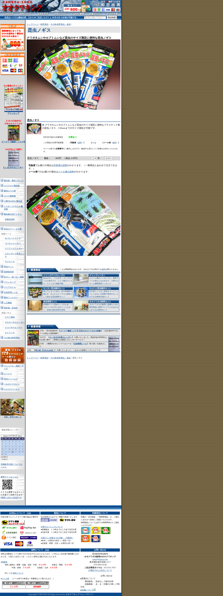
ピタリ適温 (10, 317)
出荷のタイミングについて (52, 527)
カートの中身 (112, 14)
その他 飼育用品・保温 (60, 24)
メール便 (5, 579)
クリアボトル (10, 287)
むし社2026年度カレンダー (61, 337)
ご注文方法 (8, 14)
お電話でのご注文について (100, 570)
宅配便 (4, 562)
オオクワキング (73, 594)
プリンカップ (10, 282)
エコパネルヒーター (14, 327)
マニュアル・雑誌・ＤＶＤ (14, 367)
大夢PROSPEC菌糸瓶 (13, 201)
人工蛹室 (8, 303)
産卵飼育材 (9, 272)
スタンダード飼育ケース (15, 254)
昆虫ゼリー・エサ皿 (13, 229)
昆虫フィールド (11, 379)
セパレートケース (13, 238)
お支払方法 (43, 14)
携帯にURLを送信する (11, 497)
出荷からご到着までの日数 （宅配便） (57, 538)
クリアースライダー (14, 248)
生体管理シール (80, 344)
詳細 (29, 513)
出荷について (60, 14)
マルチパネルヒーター (15, 322)
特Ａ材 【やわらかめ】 (44, 350)
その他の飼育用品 (12, 338)
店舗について (87, 590)
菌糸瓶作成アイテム (13, 214)
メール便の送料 (66, 171)
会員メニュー (95, 14)
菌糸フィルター (11, 297)
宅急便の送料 (60, 165)
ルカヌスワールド (12, 389)
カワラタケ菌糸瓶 (12, 186)
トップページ (33, 24)
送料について (18, 573)
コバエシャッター (13, 243)
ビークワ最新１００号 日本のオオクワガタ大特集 (80, 331)
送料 (80, 143)
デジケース (10, 261)
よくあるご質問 (77, 14)
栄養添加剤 (10, 219)
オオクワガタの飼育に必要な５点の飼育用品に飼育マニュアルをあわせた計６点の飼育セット (103, 305)
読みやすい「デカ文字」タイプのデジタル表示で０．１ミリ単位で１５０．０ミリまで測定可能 (57, 279)
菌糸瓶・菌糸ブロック (14, 180)
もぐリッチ (10, 332)
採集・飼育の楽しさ (13, 417)
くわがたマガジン (12, 384)
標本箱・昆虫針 (11, 308)
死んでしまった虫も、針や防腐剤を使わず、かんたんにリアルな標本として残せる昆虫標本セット (57, 292)
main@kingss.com (100, 559)
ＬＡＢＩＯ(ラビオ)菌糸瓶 (13, 207)
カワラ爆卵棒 (10, 196)
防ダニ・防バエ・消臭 (14, 277)
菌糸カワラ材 (10, 191)
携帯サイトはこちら (9, 477)
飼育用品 (44, 24)
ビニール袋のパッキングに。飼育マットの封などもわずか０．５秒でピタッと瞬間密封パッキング (103, 279)
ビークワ (8, 374)
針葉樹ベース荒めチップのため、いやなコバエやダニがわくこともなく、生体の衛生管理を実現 (57, 305)
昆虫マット (9, 266)
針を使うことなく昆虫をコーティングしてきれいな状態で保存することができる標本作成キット (103, 292)
